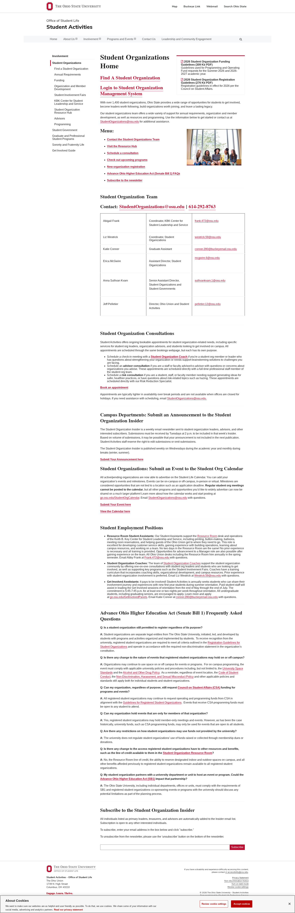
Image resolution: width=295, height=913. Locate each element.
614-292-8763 (202, 206)
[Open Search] (241, 39)
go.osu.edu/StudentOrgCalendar (119, 497)
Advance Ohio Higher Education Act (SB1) (127, 778)
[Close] (289, 904)
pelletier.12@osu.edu (208, 304)
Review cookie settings (214, 904)
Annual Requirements (67, 74)
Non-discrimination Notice (236, 880)
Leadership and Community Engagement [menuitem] (186, 39)
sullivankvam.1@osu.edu (210, 280)
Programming (62, 124)
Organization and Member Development (70, 88)
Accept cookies (242, 904)
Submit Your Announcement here (121, 459)
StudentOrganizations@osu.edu (119, 121)
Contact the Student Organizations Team (133, 139)
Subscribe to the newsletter (124, 180)
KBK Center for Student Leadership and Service (68, 102)
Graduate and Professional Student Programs (68, 137)
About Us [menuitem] (69, 39)
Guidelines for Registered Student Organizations (152, 702)
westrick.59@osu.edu (208, 237)
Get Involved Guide (63, 150)
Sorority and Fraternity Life (68, 144)
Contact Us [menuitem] (149, 39)
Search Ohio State (235, 6)
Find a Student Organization (71, 68)
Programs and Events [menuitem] (120, 39)
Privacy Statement (240, 877)
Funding (59, 80)
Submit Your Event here (115, 504)
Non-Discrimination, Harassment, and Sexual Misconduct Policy (155, 676)
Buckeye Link (192, 6)
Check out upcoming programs (127, 159)
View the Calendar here (115, 511)
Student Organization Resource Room (187, 752)
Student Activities (69, 26)
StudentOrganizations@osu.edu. (187, 398)
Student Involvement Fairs (70, 95)
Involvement (60, 56)
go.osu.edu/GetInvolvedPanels (128, 597)
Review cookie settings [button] (238, 887)
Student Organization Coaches (182, 563)
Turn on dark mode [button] (240, 884)
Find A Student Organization (130, 77)
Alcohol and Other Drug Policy (141, 672)
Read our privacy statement (68, 909)
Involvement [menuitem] (90, 39)
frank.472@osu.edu (207, 220)
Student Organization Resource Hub (67, 111)
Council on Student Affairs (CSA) (199, 687)
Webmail (212, 6)
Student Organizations (66, 63)
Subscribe (237, 847)
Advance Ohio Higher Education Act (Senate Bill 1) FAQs (143, 173)
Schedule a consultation (122, 153)
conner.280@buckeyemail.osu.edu (216, 249)
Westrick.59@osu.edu (207, 575)
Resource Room (207, 536)
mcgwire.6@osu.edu (207, 257)
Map (174, 6)
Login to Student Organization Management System (131, 90)
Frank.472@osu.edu (156, 557)
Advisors (59, 118)
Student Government (64, 130)
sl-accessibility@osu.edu (236, 872)
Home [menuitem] (53, 39)
